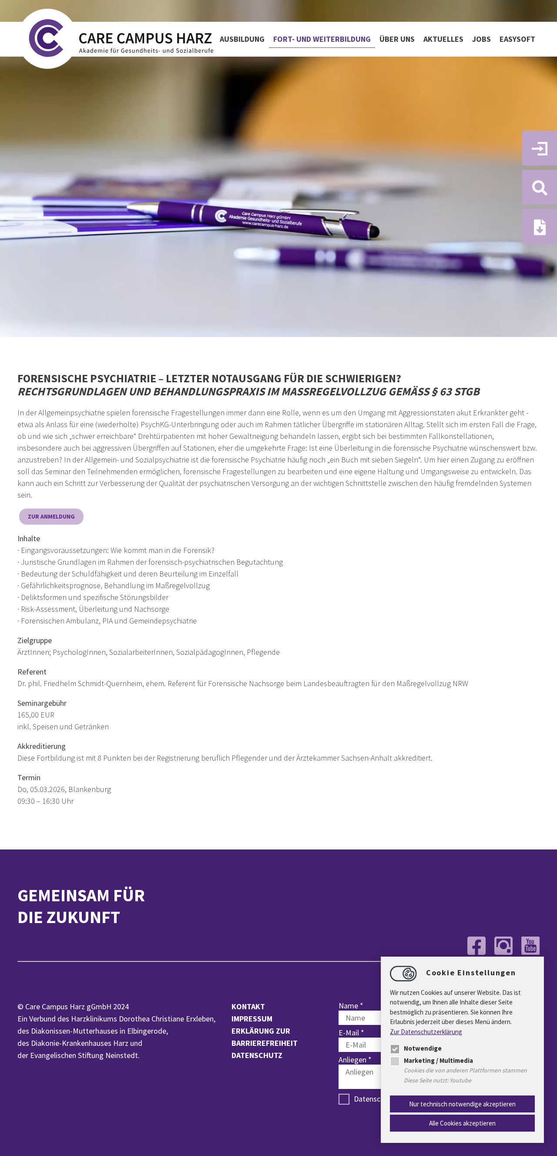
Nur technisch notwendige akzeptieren (462, 1104)
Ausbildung (242, 39)
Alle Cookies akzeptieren (462, 1123)
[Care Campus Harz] (115, 40)
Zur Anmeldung (51, 516)
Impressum (252, 1019)
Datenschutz (257, 1055)
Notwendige (423, 1048)
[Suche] (539, 187)
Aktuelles (443, 39)
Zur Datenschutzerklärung (426, 1032)
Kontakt (248, 1006)
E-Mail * (351, 1033)
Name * (351, 1006)
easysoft (517, 39)
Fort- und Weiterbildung (322, 39)
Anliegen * (355, 1060)
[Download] (539, 226)
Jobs (481, 39)
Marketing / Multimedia (438, 1060)
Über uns (397, 39)
